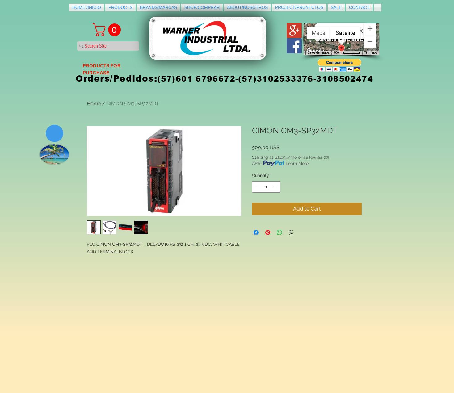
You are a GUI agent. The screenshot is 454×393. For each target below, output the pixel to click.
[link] (108, 29)
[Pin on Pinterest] (267, 232)
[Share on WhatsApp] (279, 232)
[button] (339, 65)
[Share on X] (291, 232)
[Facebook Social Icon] (294, 45)
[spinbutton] (266, 187)
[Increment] (276, 187)
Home (94, 104)
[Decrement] (257, 187)
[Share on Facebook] (256, 232)
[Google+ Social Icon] (294, 30)
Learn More (297, 163)
